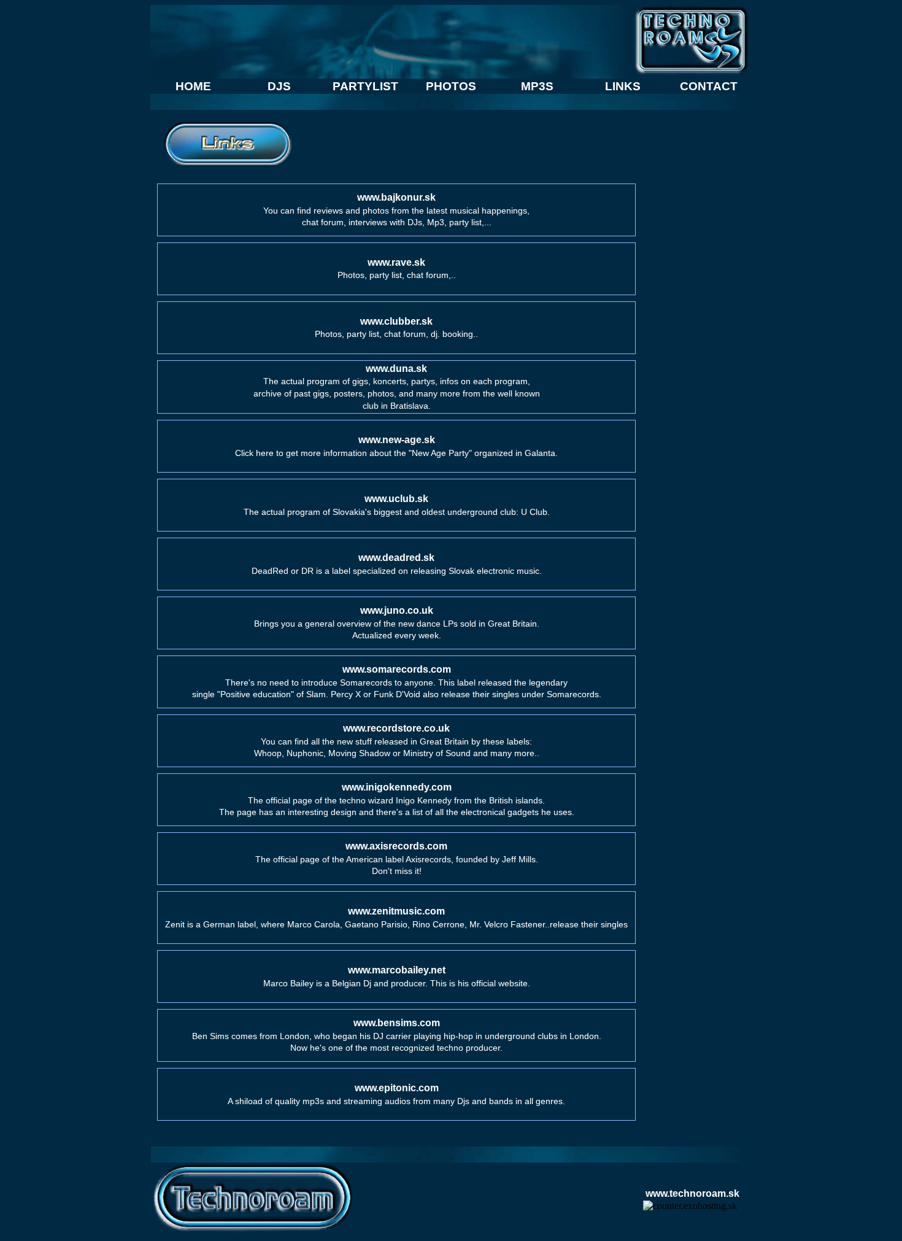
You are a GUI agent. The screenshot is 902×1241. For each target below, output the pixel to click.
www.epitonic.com (397, 1088)
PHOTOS (451, 86)
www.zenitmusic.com (396, 911)
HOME (193, 86)
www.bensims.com (396, 1023)
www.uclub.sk (396, 498)
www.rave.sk (396, 262)
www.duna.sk (396, 368)
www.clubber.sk (396, 321)
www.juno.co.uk (396, 610)
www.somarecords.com (396, 669)
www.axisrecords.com (396, 846)
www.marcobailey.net (396, 970)
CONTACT (709, 86)
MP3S (537, 86)
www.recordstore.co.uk (396, 728)
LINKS (623, 86)
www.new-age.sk (396, 440)
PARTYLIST (365, 86)
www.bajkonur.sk (396, 197)
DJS (279, 86)
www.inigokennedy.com (397, 787)
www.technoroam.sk (692, 1193)
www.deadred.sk (396, 557)
